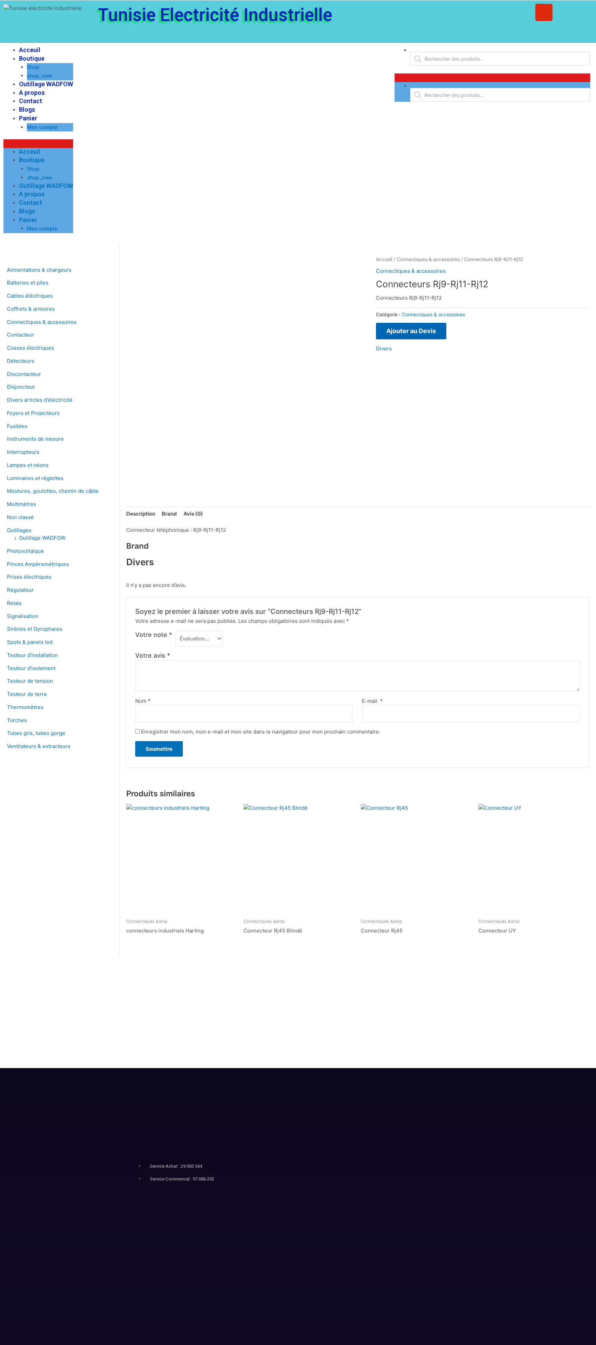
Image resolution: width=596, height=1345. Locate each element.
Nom (143, 701)
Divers (384, 348)
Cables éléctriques (30, 295)
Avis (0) (193, 513)
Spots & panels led (29, 642)
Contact (30, 100)
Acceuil (29, 49)
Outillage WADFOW (46, 84)
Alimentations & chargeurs (39, 270)
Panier (28, 118)
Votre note (153, 634)
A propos (32, 92)
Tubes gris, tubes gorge (36, 733)
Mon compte (42, 127)
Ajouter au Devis (411, 331)
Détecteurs (20, 361)
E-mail (372, 701)
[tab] (140, 514)
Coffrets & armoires (31, 309)
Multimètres (21, 504)
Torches (17, 720)
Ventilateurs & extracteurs (38, 746)
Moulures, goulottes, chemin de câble (53, 491)
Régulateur (20, 590)
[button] (38, 143)
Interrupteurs (23, 452)
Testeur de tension (30, 681)
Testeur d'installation (32, 655)
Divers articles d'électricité (39, 400)
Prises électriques (29, 577)
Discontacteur (24, 374)
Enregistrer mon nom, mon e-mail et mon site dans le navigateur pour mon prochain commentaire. (260, 731)
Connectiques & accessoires (42, 322)
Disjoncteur (21, 386)
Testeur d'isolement (31, 668)
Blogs (27, 109)
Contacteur (20, 334)
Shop (33, 67)
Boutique (31, 58)
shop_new (39, 76)
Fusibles (17, 426)
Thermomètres (25, 707)
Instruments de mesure (35, 439)
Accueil (384, 259)
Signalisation (22, 616)
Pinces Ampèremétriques (38, 564)
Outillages (19, 530)
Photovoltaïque (25, 551)
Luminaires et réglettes (35, 478)
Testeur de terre (27, 694)
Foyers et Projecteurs (33, 413)
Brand (169, 513)
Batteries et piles (27, 282)
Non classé (20, 517)
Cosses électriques (30, 348)
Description (140, 513)
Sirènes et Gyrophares (34, 629)
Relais (14, 603)
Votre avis (152, 655)
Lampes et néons (28, 465)
